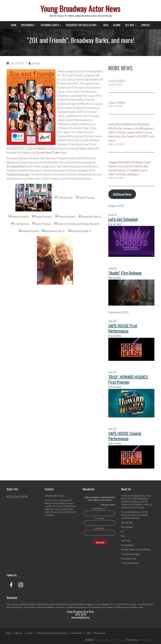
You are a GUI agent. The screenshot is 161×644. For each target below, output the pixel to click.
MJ (122, 531)
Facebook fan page (18, 174)
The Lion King (127, 522)
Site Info (130, 25)
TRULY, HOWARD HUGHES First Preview (128, 379)
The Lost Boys (127, 527)
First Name (99, 518)
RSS (88, 633)
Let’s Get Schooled (123, 219)
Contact (145, 25)
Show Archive (99, 633)
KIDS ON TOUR (17, 496)
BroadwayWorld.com (19, 166)
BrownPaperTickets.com (51, 152)
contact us (111, 607)
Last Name (99, 528)
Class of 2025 (116, 81)
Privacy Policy (77, 633)
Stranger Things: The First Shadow (136, 549)
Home (13, 25)
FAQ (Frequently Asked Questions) (52, 633)
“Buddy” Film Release (125, 273)
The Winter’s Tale (128, 558)
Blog (105, 25)
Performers (27, 25)
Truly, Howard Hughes (130, 554)
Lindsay (36, 63)
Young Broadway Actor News (80, 8)
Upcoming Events (50, 25)
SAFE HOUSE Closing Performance (124, 436)
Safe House (126, 540)
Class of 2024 (116, 102)
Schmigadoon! (127, 545)
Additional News (122, 194)
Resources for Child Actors (81, 25)
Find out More (114, 224)
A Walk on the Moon (129, 563)
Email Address (99, 508)
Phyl (123, 536)
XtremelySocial (146, 639)
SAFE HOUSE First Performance (122, 328)
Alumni (116, 25)
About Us (19, 633)
